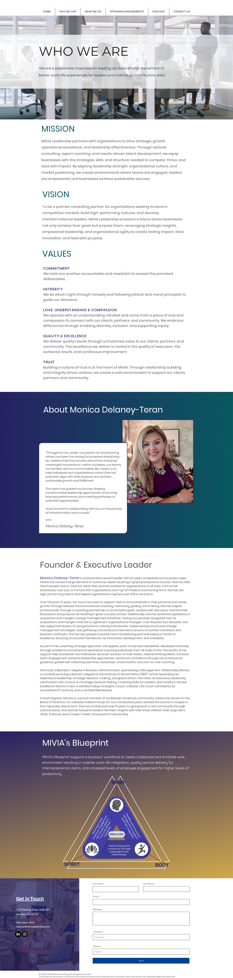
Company (98, 932)
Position (97, 946)
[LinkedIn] (18, 934)
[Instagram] (25, 934)
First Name (98, 884)
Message (97, 909)
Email (95, 896)
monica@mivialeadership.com (33, 926)
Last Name (148, 884)
